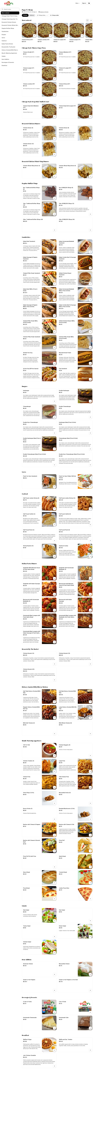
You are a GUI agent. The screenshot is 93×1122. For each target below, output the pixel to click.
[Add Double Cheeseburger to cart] (90, 417)
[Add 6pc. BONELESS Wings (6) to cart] (90, 198)
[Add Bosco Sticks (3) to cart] (54, 819)
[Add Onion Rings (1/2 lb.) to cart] (54, 803)
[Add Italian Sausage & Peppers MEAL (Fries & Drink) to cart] (54, 316)
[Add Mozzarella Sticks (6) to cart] (90, 803)
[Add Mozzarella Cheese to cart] (90, 974)
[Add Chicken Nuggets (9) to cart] (90, 755)
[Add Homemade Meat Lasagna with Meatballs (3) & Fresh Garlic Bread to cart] (90, 626)
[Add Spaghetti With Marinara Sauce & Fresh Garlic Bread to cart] (54, 578)
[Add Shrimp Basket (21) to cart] (54, 556)
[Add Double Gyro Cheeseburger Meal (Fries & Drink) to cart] (90, 465)
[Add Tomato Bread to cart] (90, 883)
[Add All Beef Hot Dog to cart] (54, 363)
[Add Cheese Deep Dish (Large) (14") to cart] (90, 116)
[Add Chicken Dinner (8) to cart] (90, 138)
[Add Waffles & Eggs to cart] (54, 1050)
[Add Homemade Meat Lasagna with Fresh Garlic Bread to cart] (54, 626)
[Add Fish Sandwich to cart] (90, 379)
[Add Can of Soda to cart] (90, 1012)
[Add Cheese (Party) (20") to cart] (34, 36)
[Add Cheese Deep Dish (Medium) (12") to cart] (54, 116)
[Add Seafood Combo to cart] (90, 556)
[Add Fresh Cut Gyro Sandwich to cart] (54, 487)
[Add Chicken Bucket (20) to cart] (54, 680)
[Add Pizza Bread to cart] (54, 899)
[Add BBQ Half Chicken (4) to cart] (54, 734)
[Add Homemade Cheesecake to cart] (54, 1028)
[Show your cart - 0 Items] (89, 3)
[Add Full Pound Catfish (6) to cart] (90, 525)
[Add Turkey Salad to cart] (54, 937)
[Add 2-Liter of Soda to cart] (54, 1012)
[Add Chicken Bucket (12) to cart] (54, 664)
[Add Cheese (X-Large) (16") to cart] (66, 36)
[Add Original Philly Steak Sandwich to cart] (54, 284)
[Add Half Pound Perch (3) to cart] (54, 540)
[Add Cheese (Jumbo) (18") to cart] (50, 36)
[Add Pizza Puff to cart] (90, 851)
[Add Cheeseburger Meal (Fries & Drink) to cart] (90, 449)
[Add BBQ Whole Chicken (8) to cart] (90, 734)
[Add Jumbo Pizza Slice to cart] (90, 899)
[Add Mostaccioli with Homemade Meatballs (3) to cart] (54, 610)
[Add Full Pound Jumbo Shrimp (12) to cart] (90, 509)
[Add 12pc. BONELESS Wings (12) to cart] (90, 214)
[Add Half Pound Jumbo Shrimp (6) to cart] (54, 509)
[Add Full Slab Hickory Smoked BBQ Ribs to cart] (90, 702)
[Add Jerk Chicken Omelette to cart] (54, 1066)
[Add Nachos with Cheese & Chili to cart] (90, 835)
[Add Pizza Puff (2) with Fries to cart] (54, 867)
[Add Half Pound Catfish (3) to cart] (54, 525)
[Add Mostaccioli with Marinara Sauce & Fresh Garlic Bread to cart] (90, 594)
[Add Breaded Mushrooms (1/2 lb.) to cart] (90, 819)
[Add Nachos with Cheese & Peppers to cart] (54, 835)
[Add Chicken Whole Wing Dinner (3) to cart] (54, 176)
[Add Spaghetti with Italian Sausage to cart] (54, 594)
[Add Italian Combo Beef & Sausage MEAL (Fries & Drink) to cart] (90, 316)
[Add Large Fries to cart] (90, 771)
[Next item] (90, 20)
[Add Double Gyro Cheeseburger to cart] (54, 433)
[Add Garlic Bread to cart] (90, 867)
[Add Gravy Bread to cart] (54, 883)
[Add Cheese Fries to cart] (54, 787)
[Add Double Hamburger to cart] (90, 401)
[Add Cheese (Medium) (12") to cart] (90, 63)
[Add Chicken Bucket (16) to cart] (90, 664)
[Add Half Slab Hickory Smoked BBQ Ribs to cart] (54, 702)
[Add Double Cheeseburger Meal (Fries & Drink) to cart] (54, 465)
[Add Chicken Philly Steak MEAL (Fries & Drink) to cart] (90, 347)
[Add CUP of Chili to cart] (54, 755)
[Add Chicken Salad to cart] (54, 952)
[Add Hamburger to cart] (54, 401)
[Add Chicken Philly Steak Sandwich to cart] (54, 347)
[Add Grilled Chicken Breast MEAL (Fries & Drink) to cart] (90, 331)
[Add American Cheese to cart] (54, 974)
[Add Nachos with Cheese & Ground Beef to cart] (54, 851)
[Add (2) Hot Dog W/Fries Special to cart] (54, 379)
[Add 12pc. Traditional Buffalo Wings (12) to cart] (54, 214)
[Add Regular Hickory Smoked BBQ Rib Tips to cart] (54, 718)
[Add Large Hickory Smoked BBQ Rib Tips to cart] (90, 718)
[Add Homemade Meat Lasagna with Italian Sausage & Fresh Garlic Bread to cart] (54, 642)
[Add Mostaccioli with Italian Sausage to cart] (90, 610)
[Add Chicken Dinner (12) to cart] (54, 154)
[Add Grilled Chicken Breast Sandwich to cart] (90, 284)
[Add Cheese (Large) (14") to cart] (82, 36)
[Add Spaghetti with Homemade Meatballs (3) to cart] (90, 578)
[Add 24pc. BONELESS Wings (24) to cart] (90, 230)
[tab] (25, 15)
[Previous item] (87, 20)
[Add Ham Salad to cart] (90, 921)
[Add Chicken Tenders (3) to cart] (54, 771)
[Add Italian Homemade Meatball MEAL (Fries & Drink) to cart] (90, 300)
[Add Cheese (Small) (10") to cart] (54, 63)
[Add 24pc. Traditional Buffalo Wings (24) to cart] (54, 230)
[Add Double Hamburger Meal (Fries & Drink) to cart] (54, 449)
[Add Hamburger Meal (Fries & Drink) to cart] (90, 433)
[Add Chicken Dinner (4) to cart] (54, 138)
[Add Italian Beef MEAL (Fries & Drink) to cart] (54, 300)
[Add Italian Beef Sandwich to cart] (54, 252)
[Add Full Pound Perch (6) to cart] (90, 540)
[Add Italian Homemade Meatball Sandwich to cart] (90, 252)
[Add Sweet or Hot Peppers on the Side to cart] (90, 990)
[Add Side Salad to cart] (54, 921)
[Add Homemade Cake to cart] (90, 1028)
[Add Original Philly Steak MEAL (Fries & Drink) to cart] (54, 331)
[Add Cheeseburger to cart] (54, 417)
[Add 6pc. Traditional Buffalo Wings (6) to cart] (54, 198)
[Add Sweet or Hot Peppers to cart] (54, 990)
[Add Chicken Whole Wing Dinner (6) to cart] (90, 176)
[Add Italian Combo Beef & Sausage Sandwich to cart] (90, 268)
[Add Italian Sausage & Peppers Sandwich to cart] (54, 268)
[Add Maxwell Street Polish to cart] (90, 363)
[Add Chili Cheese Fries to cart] (90, 787)
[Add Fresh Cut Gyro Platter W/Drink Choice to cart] (90, 487)
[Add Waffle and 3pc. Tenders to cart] (90, 1050)
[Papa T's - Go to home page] (8, 3)
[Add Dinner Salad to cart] (90, 937)
